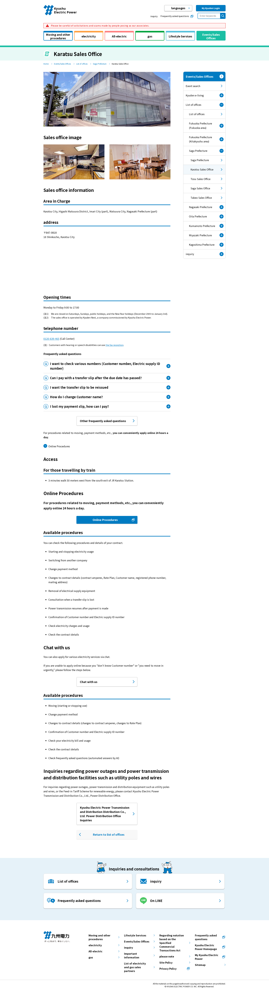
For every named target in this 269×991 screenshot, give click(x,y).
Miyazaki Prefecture (200, 235)
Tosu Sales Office (200, 179)
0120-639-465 (51, 338)
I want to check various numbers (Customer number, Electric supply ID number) (105, 366)
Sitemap (200, 965)
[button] (178, 8)
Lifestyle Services (135, 935)
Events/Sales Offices (62, 63)
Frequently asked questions (174, 16)
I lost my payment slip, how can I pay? (79, 406)
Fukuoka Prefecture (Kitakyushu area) (200, 139)
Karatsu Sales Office (198, 171)
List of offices (81, 63)
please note (166, 956)
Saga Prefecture (99, 63)
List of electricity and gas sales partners (135, 967)
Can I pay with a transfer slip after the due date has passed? (96, 378)
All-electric (95, 951)
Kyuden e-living (195, 95)
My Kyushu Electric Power (206, 957)
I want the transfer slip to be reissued (79, 387)
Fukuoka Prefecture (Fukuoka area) (200, 125)
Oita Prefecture (198, 216)
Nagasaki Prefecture (200, 207)
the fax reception (114, 345)
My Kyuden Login (211, 8)
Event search (193, 86)
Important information (131, 955)
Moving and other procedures (99, 937)
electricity (95, 945)
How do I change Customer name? (76, 397)
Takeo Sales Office (201, 197)
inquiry (154, 16)
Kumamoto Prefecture (202, 226)
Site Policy (165, 962)
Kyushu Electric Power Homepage (206, 947)
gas (91, 957)
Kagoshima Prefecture (202, 244)
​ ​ (99, 25)
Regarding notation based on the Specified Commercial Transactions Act (171, 942)
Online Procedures (59, 446)
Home (46, 63)
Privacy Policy (168, 968)
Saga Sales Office (200, 188)
